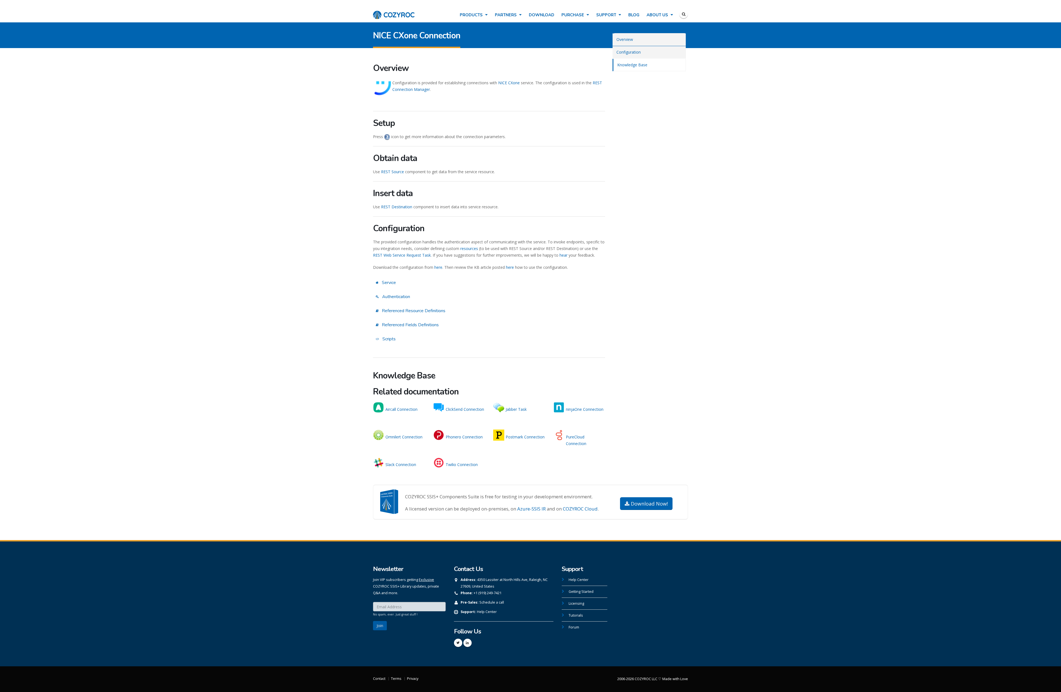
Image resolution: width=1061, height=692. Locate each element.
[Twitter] (458, 643)
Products (472, 15)
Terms (396, 678)
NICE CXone (509, 82)
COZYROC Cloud (580, 509)
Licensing (576, 603)
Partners (506, 15)
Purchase (573, 15)
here (438, 267)
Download (541, 15)
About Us (658, 15)
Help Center (487, 611)
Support (606, 15)
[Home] (393, 12)
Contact (379, 678)
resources (469, 248)
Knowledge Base (632, 64)
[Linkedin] (467, 643)
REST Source (392, 171)
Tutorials (576, 615)
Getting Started (581, 591)
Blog (633, 15)
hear (564, 255)
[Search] (683, 14)
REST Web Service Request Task (402, 255)
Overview (624, 39)
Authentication (395, 297)
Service (388, 283)
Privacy (412, 678)
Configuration (628, 52)
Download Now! (648, 503)
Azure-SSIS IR (531, 509)
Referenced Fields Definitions (410, 325)
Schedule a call (491, 602)
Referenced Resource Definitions (413, 311)
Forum (574, 627)
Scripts (388, 339)
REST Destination (396, 206)
